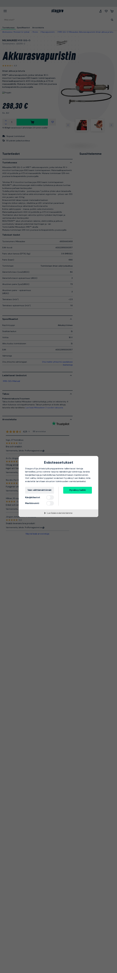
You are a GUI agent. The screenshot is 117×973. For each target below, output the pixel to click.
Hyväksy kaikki (77, 489)
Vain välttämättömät (40, 489)
